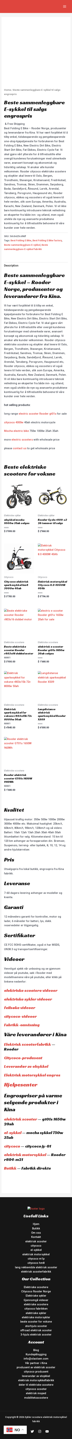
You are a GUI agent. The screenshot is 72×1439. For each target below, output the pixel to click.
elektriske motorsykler (36, 1317)
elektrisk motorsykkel (25, 1154)
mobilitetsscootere (36, 1397)
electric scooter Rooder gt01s (37, 413)
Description (11, 265)
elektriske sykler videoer (28, 999)
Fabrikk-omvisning (22, 1024)
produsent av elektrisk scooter (36, 1367)
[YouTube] (47, 1431)
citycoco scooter (36, 1389)
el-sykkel (12, 1132)
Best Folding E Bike (21, 240)
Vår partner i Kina (36, 1363)
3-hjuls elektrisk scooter (36, 1334)
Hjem (36, 1224)
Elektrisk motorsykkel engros (32, 1075)
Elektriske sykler (36, 1295)
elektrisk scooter (20, 1119)
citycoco (12, 1146)
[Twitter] (32, 1431)
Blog (36, 1350)
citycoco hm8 (36, 1263)
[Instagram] (39, 1431)
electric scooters (22, 439)
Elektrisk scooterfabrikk (27, 1044)
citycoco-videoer (20, 1016)
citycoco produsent (36, 1371)
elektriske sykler (36, 1313)
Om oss (36, 1232)
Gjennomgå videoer (36, 1300)
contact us (19, 448)
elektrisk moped (36, 1393)
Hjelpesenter (20, 1084)
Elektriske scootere (36, 1287)
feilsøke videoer (19, 1007)
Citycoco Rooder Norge (36, 1291)
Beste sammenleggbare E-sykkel (22, 245)
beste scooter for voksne (36, 1321)
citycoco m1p (36, 1258)
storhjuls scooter (36, 1326)
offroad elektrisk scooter (36, 1330)
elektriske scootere (36, 1304)
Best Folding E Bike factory (47, 240)
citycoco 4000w (13, 422)
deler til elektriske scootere (36, 1384)
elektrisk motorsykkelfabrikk (36, 1380)
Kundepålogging (36, 1354)
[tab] (36, 265)
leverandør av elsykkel (36, 1376)
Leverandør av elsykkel (26, 1066)
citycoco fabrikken (36, 1308)
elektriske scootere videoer (30, 990)
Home (7, 90)
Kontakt (36, 1237)
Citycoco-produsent (23, 1057)
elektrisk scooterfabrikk (36, 1271)
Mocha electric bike (16, 431)
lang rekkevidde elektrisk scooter (36, 1267)
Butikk (10, 1168)
